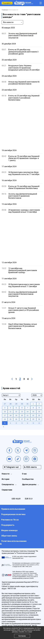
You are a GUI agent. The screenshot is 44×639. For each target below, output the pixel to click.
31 (5, 423)
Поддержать (7, 3)
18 (10, 415)
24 (5, 419)
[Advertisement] (22, 125)
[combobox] (12, 22)
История (5, 479)
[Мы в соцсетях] (9, 450)
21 (27, 415)
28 (27, 419)
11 (10, 411)
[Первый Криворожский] (23, 3)
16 (39, 411)
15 (33, 411)
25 (10, 419)
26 (16, 419)
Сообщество (28, 479)
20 (22, 415)
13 (22, 411)
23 (39, 415)
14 (27, 411)
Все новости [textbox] (8, 22)
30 (39, 419)
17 (5, 415)
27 (22, 419)
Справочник (7, 490)
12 (16, 411)
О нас (24, 474)
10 (5, 411)
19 (16, 415)
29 (33, 419)
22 (33, 415)
